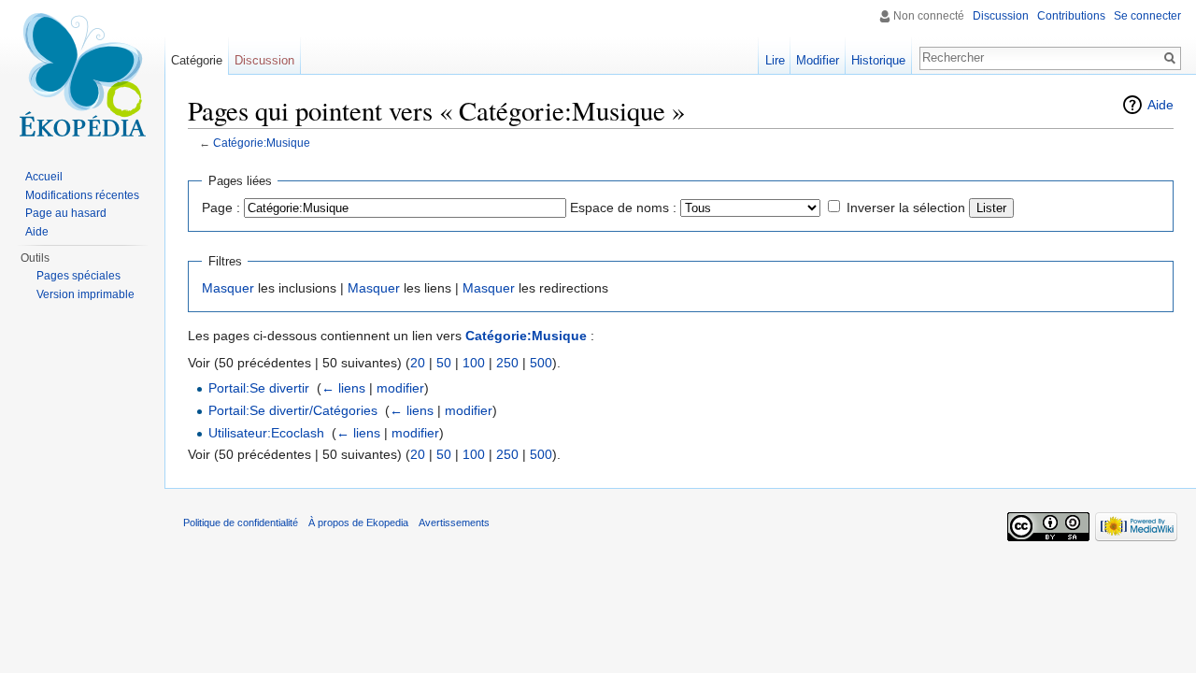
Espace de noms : (623, 207)
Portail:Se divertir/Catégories (292, 410)
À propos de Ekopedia (358, 522)
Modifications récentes (82, 195)
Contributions (1071, 15)
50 (443, 362)
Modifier (817, 60)
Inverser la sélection (906, 207)
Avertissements (454, 522)
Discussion (1001, 15)
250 (507, 362)
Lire (775, 60)
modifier (400, 387)
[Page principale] (82, 75)
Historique (878, 60)
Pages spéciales (78, 275)
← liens (343, 387)
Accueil (44, 176)
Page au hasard (66, 213)
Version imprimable (85, 294)
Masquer (228, 287)
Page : (221, 207)
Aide (1160, 104)
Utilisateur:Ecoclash (266, 432)
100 (474, 362)
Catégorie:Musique (261, 142)
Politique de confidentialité (240, 522)
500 (541, 362)
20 (417, 362)
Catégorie (196, 60)
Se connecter (1147, 15)
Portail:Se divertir (258, 387)
